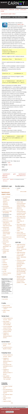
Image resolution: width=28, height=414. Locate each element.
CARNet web (11, 9)
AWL (22, 24)
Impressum (5, 274)
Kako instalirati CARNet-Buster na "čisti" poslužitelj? (7, 323)
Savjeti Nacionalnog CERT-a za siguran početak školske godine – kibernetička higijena (21, 255)
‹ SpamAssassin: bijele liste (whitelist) (6, 175)
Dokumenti (5, 267)
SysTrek (4, 271)
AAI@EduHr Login (6, 188)
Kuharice (5, 262)
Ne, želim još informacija (14, 409)
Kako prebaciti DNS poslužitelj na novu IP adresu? (7, 366)
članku (9, 128)
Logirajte (11, 179)
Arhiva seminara (4, 9)
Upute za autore (6, 305)
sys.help (17, 9)
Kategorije (5, 264)
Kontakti (2, 11)
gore (13, 174)
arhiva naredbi (23, 191)
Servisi (10, 164)
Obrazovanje (5, 266)
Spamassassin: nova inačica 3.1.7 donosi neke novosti (7, 238)
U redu (3, 411)
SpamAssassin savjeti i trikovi (8, 14)
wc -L (18, 189)
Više (25, 238)
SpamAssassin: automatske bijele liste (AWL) (7, 208)
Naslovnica (5, 259)
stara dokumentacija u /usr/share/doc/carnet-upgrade (8, 391)
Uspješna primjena (7, 401)
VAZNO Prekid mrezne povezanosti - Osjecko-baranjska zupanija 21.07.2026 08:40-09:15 (21, 205)
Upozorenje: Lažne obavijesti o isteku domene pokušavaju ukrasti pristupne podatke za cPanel (21, 279)
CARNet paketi (23, 9)
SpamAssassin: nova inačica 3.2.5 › (21, 174)
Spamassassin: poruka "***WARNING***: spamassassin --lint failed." (7, 245)
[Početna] (16, 4)
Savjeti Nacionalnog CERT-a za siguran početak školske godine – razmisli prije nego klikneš (21, 247)
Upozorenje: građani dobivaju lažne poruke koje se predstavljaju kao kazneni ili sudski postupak (21, 271)
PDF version (5, 180)
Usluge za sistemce (7, 273)
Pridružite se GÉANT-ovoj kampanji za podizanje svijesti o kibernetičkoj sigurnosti (21, 263)
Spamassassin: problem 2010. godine (6, 251)
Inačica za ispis (6, 179)
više (12, 402)
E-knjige (4, 269)
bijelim (19, 24)
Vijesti (4, 261)
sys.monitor (5, 299)
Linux (9, 162)
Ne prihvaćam (9, 411)
